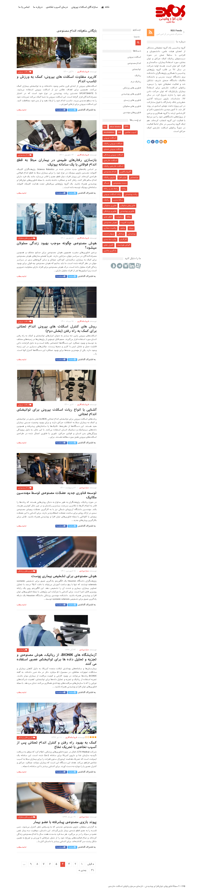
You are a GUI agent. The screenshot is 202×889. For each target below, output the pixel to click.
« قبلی (90, 864)
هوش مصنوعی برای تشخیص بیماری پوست (64, 576)
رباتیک (138, 75)
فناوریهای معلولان (127, 205)
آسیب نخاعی (130, 132)
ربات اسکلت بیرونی (112, 194)
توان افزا (122, 177)
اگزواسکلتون (125, 172)
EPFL (127, 126)
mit (119, 132)
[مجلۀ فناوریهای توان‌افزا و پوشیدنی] (170, 22)
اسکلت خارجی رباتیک (113, 166)
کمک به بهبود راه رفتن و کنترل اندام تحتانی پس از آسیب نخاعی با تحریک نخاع (57, 745)
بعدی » (82, 870)
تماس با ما (24, 7)
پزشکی (121, 234)
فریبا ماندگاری (83, 72)
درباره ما (37, 7)
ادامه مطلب (21, 110)
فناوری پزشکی (110, 211)
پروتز (131, 228)
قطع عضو (108, 217)
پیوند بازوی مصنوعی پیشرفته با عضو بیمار (65, 822)
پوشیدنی (131, 234)
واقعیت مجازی (110, 228)
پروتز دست (109, 234)
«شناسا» (175, 98)
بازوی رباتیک (109, 177)
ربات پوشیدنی (131, 194)
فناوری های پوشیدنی (131, 94)
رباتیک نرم (136, 81)
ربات (124, 189)
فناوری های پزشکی (25, 571)
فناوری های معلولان (25, 238)
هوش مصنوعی (110, 222)
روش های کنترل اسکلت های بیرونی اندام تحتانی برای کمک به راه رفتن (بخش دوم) (57, 329)
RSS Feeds (176, 30)
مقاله (129, 217)
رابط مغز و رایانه (111, 189)
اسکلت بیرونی (24, 72)
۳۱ (92, 870)
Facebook (60, 110)
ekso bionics (115, 126)
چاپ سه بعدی (110, 239)
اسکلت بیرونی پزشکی (113, 155)
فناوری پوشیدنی (127, 211)
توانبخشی (21, 650)
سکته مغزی (118, 200)
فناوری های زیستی (132, 100)
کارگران (123, 239)
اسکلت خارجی (110, 160)
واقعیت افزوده (127, 222)
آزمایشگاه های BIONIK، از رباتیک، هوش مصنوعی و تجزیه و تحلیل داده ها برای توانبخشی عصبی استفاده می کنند (57, 659)
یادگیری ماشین (110, 251)
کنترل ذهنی (108, 245)
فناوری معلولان (110, 205)
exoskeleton (109, 132)
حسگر (106, 183)
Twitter (71, 110)
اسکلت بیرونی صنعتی (113, 149)
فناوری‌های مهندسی (132, 112)
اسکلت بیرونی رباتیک (113, 143)
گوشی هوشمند (123, 245)
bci (105, 126)
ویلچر (122, 228)
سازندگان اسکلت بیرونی (84, 7)
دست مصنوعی (119, 183)
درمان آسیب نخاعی (57, 7)
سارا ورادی (84, 488)
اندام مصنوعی (24, 155)
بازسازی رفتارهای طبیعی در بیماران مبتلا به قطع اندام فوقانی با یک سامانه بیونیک (57, 162)
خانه (107, 7)
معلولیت (119, 217)
